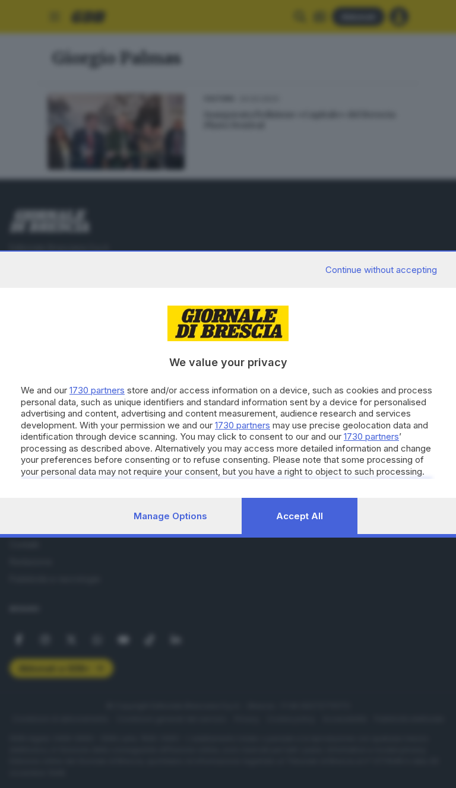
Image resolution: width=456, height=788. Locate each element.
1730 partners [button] (97, 390)
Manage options (170, 516)
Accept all (299, 516)
